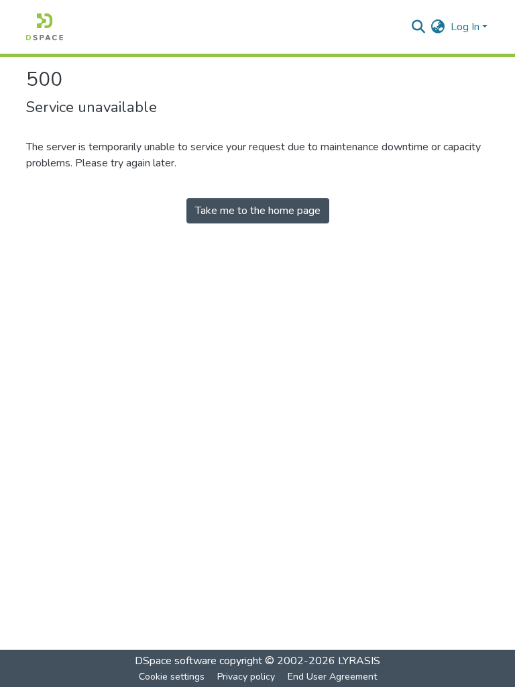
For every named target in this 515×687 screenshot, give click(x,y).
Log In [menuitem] (465, 26)
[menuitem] (438, 27)
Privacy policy (246, 676)
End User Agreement (332, 676)
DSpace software (176, 660)
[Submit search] (418, 27)
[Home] (44, 26)
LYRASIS (359, 660)
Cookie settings (172, 676)
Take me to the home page (258, 210)
